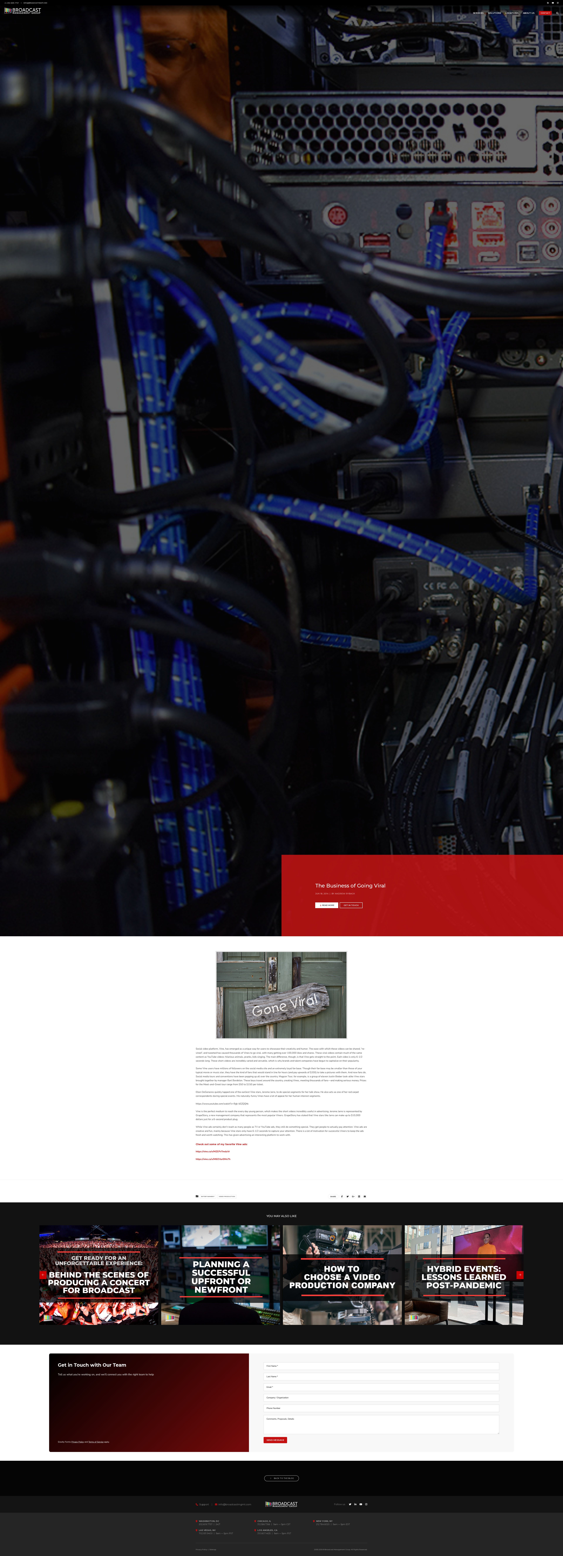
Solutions (494, 13)
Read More (328, 1525)
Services (478, 13)
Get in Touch (351, 1525)
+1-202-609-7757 (11, 3)
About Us (529, 13)
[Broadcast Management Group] (22, 12)
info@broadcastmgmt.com (35, 3)
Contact (545, 13)
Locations (511, 13)
